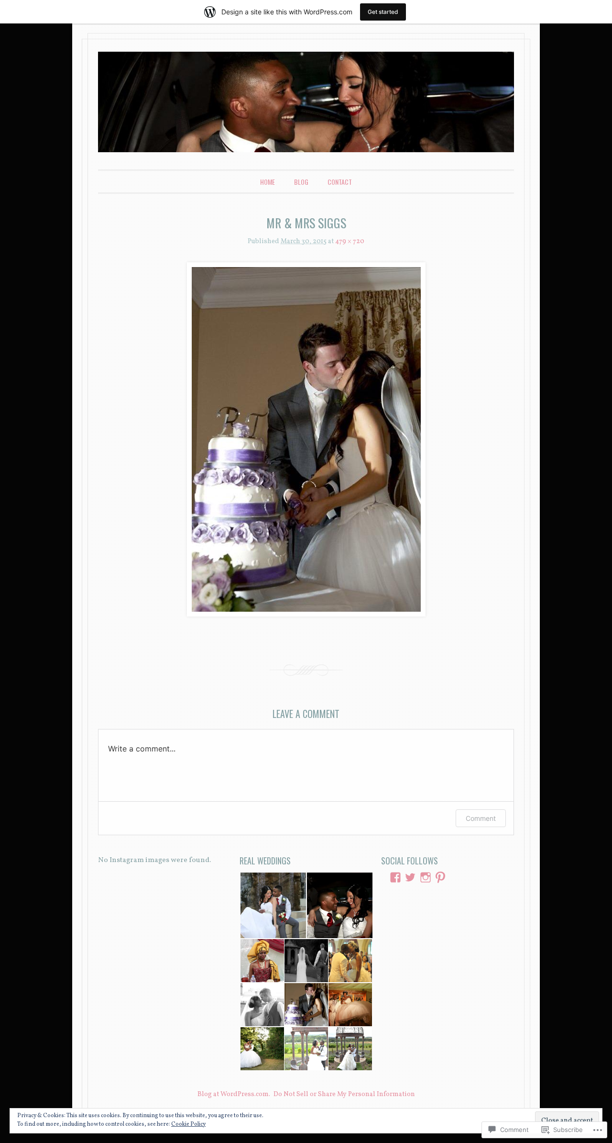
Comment (481, 818)
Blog (301, 182)
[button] (273, 905)
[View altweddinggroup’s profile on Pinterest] (440, 877)
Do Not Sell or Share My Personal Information (344, 1094)
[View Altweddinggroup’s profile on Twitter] (410, 877)
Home (267, 182)
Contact (340, 182)
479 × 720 (349, 241)
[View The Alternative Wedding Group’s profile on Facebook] (395, 877)
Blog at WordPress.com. (233, 1094)
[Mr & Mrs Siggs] (306, 439)
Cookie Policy (188, 1124)
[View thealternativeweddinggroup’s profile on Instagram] (425, 877)
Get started (383, 11)
